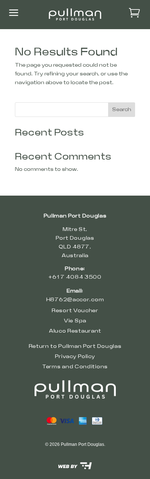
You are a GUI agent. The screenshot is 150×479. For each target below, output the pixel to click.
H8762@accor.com (75, 299)
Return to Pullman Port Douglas (75, 346)
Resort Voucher (75, 310)
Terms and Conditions (75, 366)
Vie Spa (75, 320)
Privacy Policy (75, 356)
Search (121, 109)
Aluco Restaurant (75, 331)
